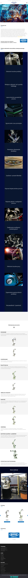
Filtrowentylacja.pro (3, 558)
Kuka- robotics (2, 557)
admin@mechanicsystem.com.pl (16, 0)
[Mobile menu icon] (26, 2)
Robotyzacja (2, 554)
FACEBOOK (2, 559)
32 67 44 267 (10, 0)
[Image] (14, 71)
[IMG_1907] (14, 486)
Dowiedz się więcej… (20, 36)
